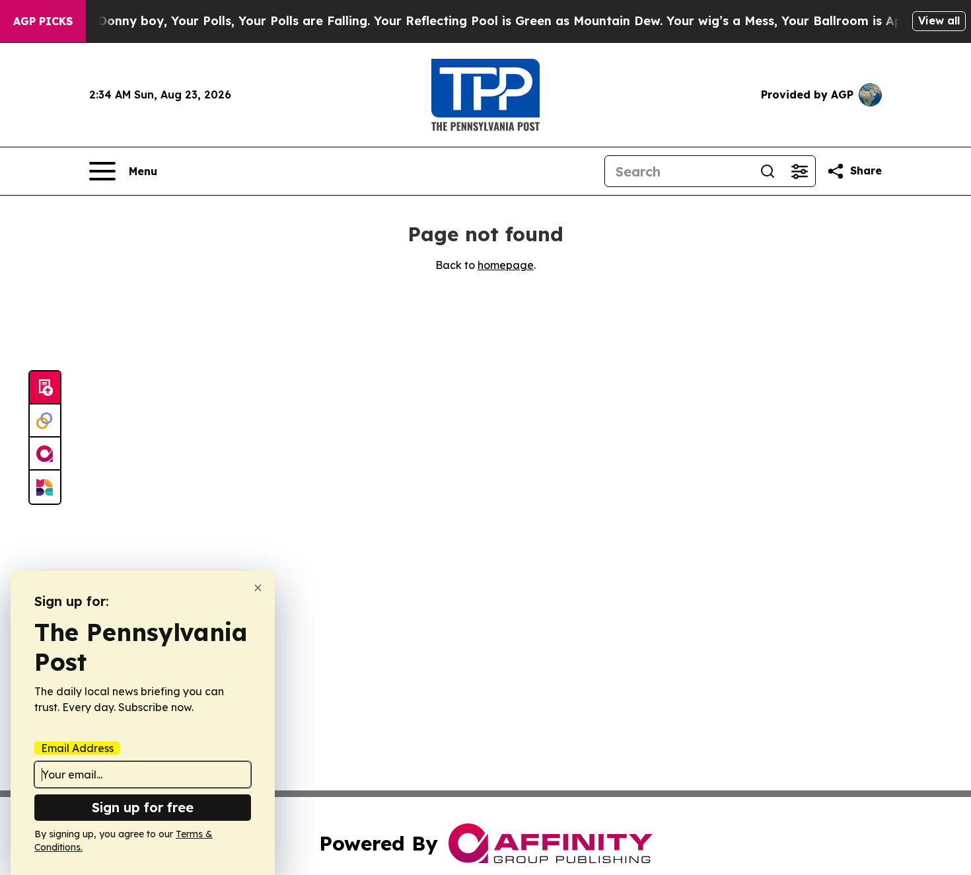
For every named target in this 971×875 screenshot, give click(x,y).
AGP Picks (43, 21)
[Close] (258, 588)
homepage (506, 265)
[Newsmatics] (45, 487)
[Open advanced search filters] (799, 171)
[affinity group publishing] (45, 454)
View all (939, 20)
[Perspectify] (45, 421)
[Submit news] (45, 387)
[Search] (767, 171)
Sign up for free (143, 807)
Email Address (77, 748)
